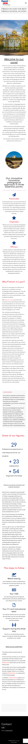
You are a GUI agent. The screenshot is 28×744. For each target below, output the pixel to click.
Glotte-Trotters (12, 673)
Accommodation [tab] (7, 392)
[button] (1, 37)
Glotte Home (5, 662)
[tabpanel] (14, 411)
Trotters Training (13, 677)
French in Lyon (9, 300)
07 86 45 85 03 (8, 730)
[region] (14, 38)
